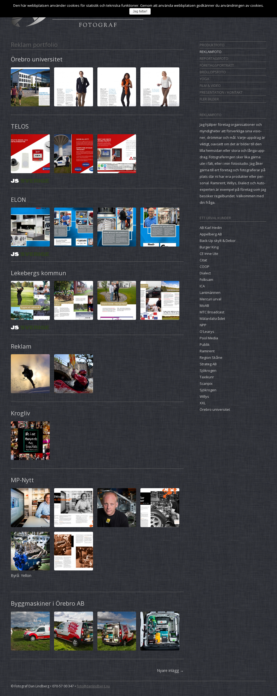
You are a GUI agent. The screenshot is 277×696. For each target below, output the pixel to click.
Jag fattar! (140, 11)
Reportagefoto (214, 58)
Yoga (204, 78)
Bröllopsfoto (213, 72)
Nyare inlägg (170, 670)
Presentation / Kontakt (221, 92)
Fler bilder (209, 99)
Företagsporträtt (217, 65)
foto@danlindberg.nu (93, 686)
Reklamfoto (211, 51)
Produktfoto (212, 44)
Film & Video (210, 85)
